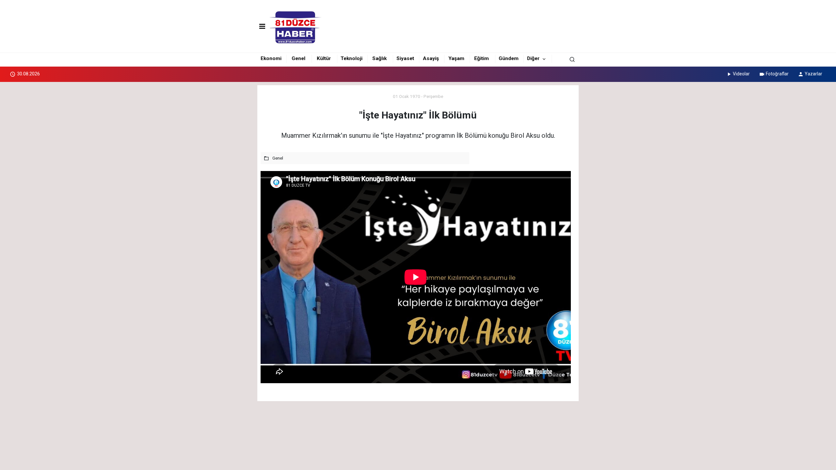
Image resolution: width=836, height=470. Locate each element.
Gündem (509, 58)
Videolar (741, 73)
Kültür (324, 58)
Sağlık (379, 58)
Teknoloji (351, 58)
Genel (298, 58)
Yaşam (456, 58)
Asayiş (431, 58)
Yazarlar (813, 73)
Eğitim (481, 58)
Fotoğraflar (777, 73)
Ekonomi (271, 58)
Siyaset (405, 58)
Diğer (533, 58)
